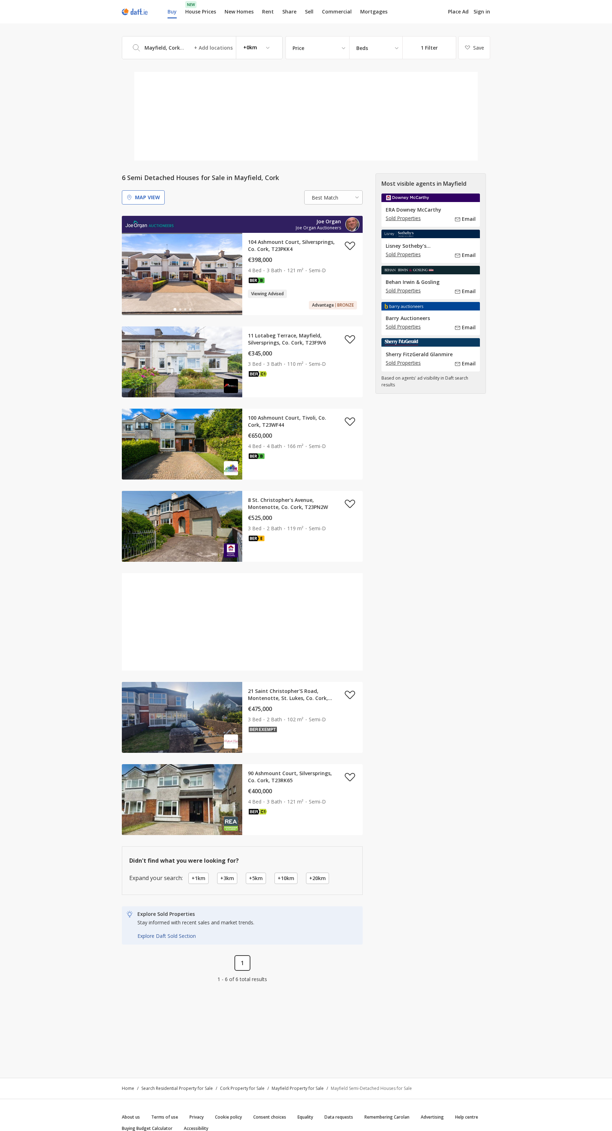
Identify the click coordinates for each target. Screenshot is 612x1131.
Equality (305, 1117)
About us (131, 1117)
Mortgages (373, 12)
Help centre (466, 1117)
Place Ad (458, 12)
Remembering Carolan (386, 1117)
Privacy (196, 1117)
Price (298, 48)
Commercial (337, 11)
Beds (362, 48)
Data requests (338, 1117)
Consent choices (269, 1117)
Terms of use (164, 1117)
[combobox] (202, 47)
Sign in (482, 11)
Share (289, 11)
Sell (309, 11)
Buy (172, 11)
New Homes (239, 11)
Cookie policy (228, 1117)
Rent (268, 11)
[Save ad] (350, 246)
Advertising (432, 1117)
